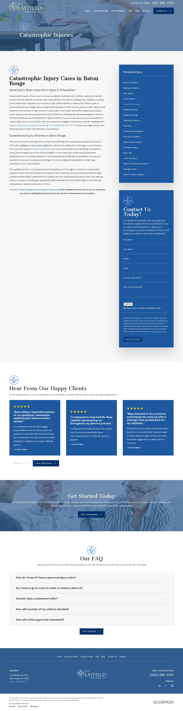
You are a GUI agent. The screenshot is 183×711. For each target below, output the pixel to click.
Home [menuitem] (87, 11)
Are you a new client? (132, 278)
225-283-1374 (163, 2)
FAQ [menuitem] (130, 11)
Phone (126, 259)
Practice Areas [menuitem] (118, 11)
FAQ (97, 656)
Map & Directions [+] (17, 681)
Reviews (122, 656)
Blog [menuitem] (137, 11)
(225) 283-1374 (161, 675)
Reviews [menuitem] (146, 11)
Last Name (127, 249)
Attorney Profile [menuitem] (101, 11)
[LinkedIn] (159, 685)
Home (59, 656)
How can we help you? (132, 287)
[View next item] (30, 463)
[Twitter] (166, 685)
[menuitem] (146, 82)
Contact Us (112, 656)
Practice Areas (86, 656)
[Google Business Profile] (172, 685)
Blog (103, 656)
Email (125, 268)
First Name (128, 240)
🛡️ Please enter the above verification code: (142, 308)
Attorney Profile (71, 656)
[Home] (25, 8)
